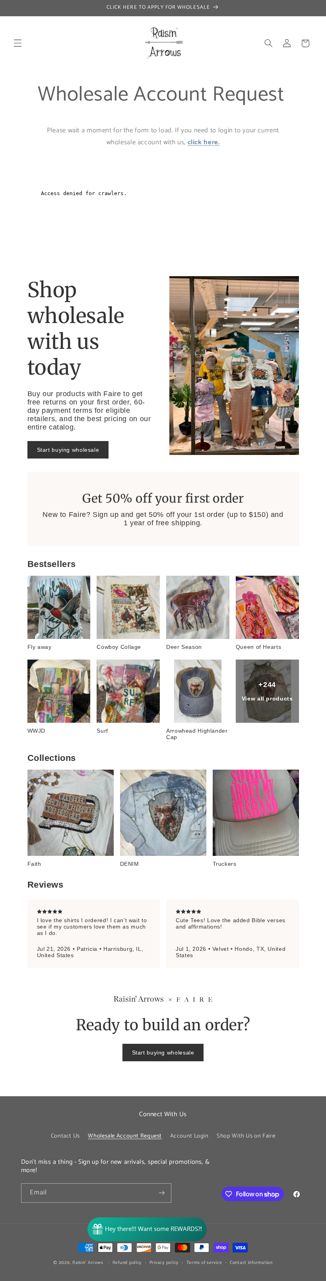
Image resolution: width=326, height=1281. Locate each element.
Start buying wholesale (68, 450)
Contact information (251, 1262)
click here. (204, 142)
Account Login (189, 1136)
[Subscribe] (161, 1193)
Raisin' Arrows (87, 1262)
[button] (17, 43)
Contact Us (65, 1136)
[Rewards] (147, 1229)
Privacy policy (164, 1262)
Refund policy (127, 1262)
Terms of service (204, 1262)
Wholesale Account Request (125, 1136)
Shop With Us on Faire (246, 1136)
